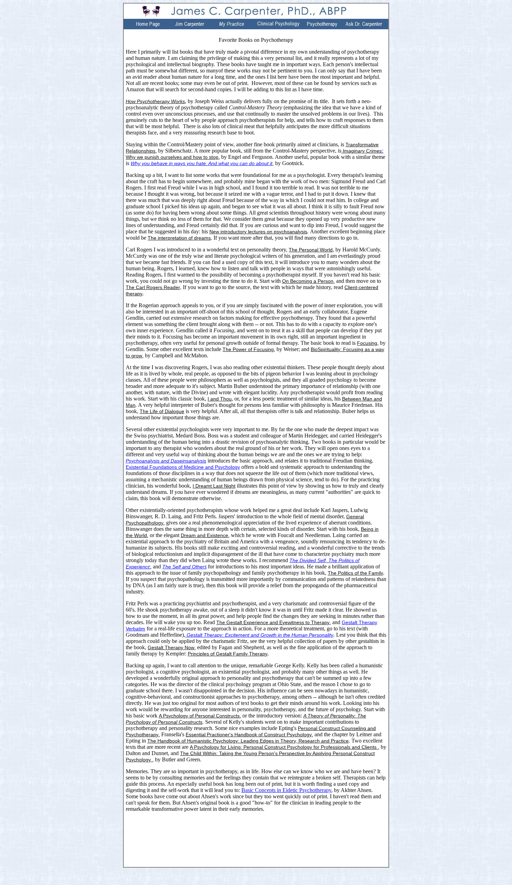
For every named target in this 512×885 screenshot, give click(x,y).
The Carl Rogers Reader (153, 287)
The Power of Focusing (248, 349)
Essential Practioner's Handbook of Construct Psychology (249, 734)
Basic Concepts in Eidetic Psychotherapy (286, 790)
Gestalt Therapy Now (171, 647)
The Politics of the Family (355, 573)
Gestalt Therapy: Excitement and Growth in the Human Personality (260, 635)
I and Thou (220, 399)
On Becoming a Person (307, 281)
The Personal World (311, 250)
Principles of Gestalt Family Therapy (227, 654)
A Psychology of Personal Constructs (199, 716)
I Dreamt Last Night (214, 486)
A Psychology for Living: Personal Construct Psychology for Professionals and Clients (284, 747)
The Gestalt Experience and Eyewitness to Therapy (272, 622)
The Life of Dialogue (162, 411)
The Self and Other (183, 566)
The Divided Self (307, 560)
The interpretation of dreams (179, 238)
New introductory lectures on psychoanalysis (258, 231)
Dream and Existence (204, 535)
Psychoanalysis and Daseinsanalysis (166, 461)
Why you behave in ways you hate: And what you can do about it (201, 163)
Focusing (367, 343)
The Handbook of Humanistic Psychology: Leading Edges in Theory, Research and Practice (248, 741)
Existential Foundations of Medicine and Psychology (183, 467)
